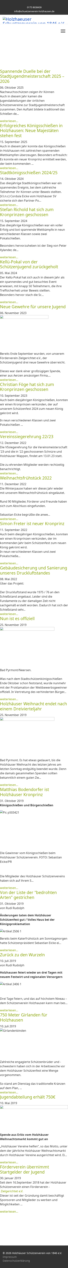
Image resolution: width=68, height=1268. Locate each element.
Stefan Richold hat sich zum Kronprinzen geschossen (27, 212)
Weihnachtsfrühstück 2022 (26, 478)
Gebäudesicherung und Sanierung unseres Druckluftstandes (33, 570)
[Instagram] (37, 3)
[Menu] (63, 31)
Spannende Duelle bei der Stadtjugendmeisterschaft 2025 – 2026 (32, 76)
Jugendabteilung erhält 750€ (27, 1097)
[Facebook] (31, 3)
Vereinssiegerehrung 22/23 (26, 436)
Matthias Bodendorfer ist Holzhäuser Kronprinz (24, 791)
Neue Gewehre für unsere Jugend (33, 307)
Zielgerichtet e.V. (12, 1191)
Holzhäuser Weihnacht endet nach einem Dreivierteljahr (33, 706)
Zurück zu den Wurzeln (22, 955)
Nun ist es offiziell (17, 618)
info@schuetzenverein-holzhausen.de (34, 11)
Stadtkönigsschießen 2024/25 (28, 172)
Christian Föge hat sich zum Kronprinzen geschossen (27, 386)
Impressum (10, 1257)
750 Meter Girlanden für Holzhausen (23, 1017)
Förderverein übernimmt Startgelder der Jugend (24, 1169)
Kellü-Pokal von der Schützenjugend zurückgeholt (29, 264)
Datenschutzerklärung (16, 1260)
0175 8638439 (34, 7)
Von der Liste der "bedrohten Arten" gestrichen (28, 894)
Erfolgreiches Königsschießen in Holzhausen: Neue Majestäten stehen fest (31, 130)
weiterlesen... (9, 121)
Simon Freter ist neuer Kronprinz (32, 523)
